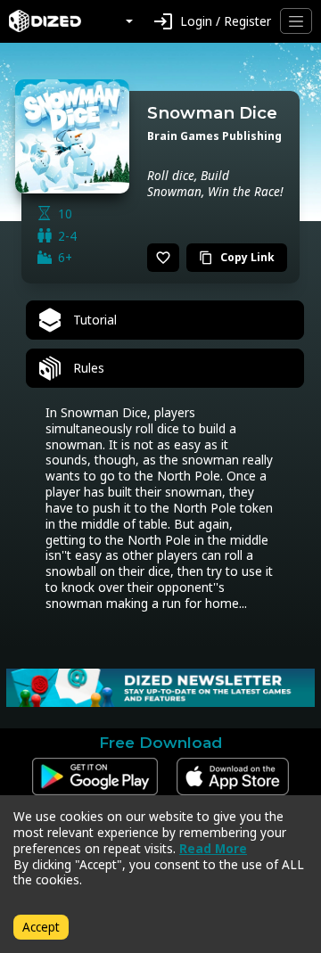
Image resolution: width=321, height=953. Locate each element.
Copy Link (237, 257)
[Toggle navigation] (296, 21)
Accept (41, 926)
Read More (213, 848)
